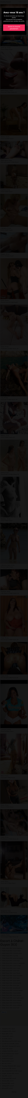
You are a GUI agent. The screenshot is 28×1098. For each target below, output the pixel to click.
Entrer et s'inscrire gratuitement (14, 28)
